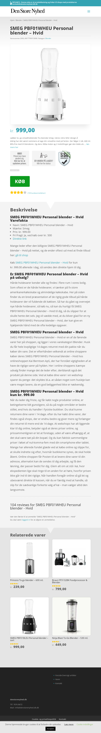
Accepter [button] (50, 728)
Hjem (12, 20)
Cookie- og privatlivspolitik (44, 719)
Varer (57, 679)
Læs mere (69, 724)
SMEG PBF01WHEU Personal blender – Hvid (42, 262)
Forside (58, 675)
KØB (20, 181)
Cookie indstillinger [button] (85, 724)
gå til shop (22, 255)
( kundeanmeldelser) (37, 193)
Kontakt (58, 683)
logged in (26, 520)
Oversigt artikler (69, 675)
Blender (19, 20)
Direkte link (20, 238)
